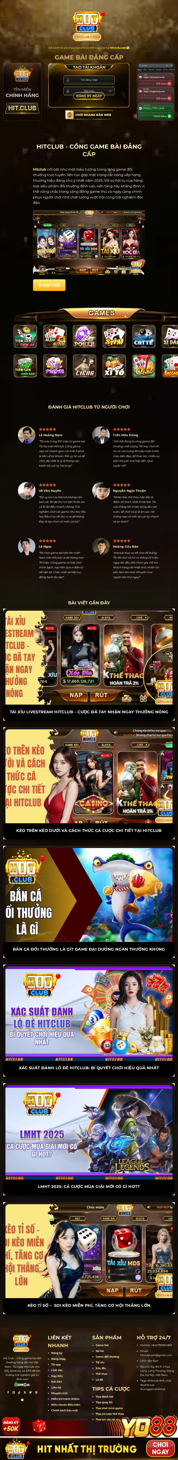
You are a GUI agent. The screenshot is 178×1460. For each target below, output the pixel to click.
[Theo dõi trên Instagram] (13, 1376)
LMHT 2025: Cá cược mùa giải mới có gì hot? (89, 1170)
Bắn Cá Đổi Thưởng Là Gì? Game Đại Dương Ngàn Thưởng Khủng (89, 933)
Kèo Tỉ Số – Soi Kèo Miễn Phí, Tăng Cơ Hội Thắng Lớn (89, 1289)
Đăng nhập (58, 1342)
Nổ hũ (100, 1334)
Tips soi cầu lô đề (107, 1409)
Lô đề (99, 1363)
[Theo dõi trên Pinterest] (22, 1384)
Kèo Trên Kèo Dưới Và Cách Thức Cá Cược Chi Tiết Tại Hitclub (89, 814)
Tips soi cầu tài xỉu (108, 1403)
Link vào (57, 1353)
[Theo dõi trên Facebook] (8, 1376)
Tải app (56, 1348)
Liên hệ (56, 1371)
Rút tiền (56, 1365)
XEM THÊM (51, 285)
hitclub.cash (118, 47)
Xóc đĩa (101, 1352)
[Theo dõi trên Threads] (36, 1376)
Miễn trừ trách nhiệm (65, 1382)
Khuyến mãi (59, 1377)
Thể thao (101, 1357)
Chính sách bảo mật (64, 1394)
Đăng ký (56, 1336)
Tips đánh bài (104, 1380)
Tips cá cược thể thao (110, 1397)
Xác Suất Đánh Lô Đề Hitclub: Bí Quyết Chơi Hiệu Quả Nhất (89, 1051)
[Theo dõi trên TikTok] (19, 1376)
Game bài (102, 1328)
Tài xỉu (100, 1346)
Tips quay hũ (104, 1386)
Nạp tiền (57, 1359)
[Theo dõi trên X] (25, 1376)
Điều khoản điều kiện (65, 1388)
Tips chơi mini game (109, 1391)
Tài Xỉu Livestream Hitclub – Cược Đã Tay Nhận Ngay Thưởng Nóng (89, 695)
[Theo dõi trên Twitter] (30, 1376)
